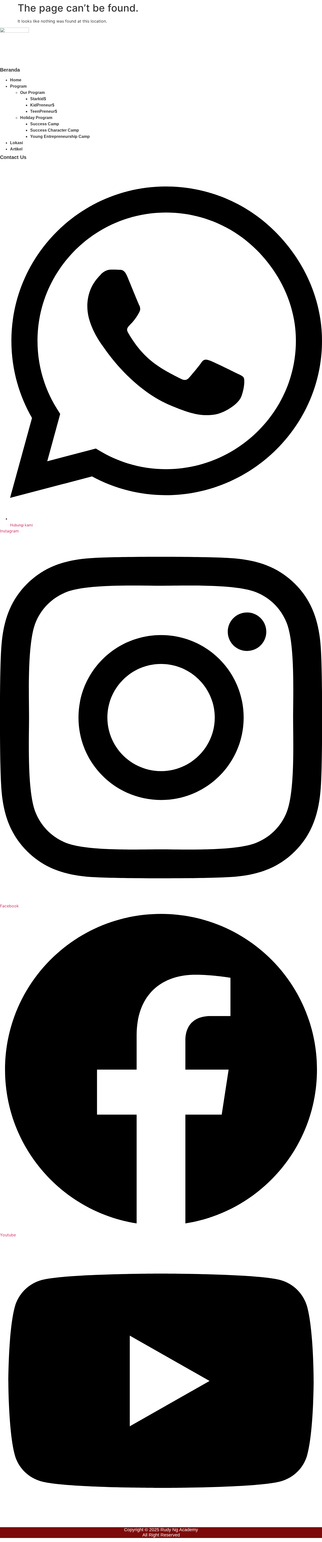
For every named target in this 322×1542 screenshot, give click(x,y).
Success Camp (44, 124)
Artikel (16, 149)
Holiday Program (36, 118)
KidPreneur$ (42, 105)
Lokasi (16, 143)
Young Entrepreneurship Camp (60, 136)
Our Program (32, 92)
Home (15, 80)
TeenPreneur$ (43, 111)
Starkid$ (38, 99)
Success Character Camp (54, 130)
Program (18, 86)
